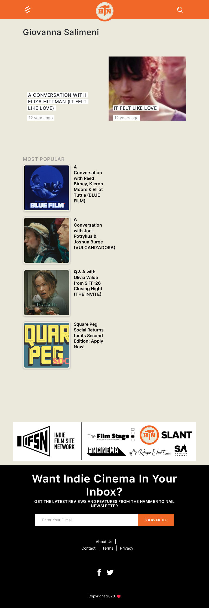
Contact (88, 548)
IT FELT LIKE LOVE (135, 108)
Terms (107, 548)
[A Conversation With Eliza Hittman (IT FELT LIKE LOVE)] (61, 89)
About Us (104, 541)
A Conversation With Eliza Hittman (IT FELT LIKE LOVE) (57, 101)
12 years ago (41, 117)
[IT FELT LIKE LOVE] (147, 89)
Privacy (126, 548)
